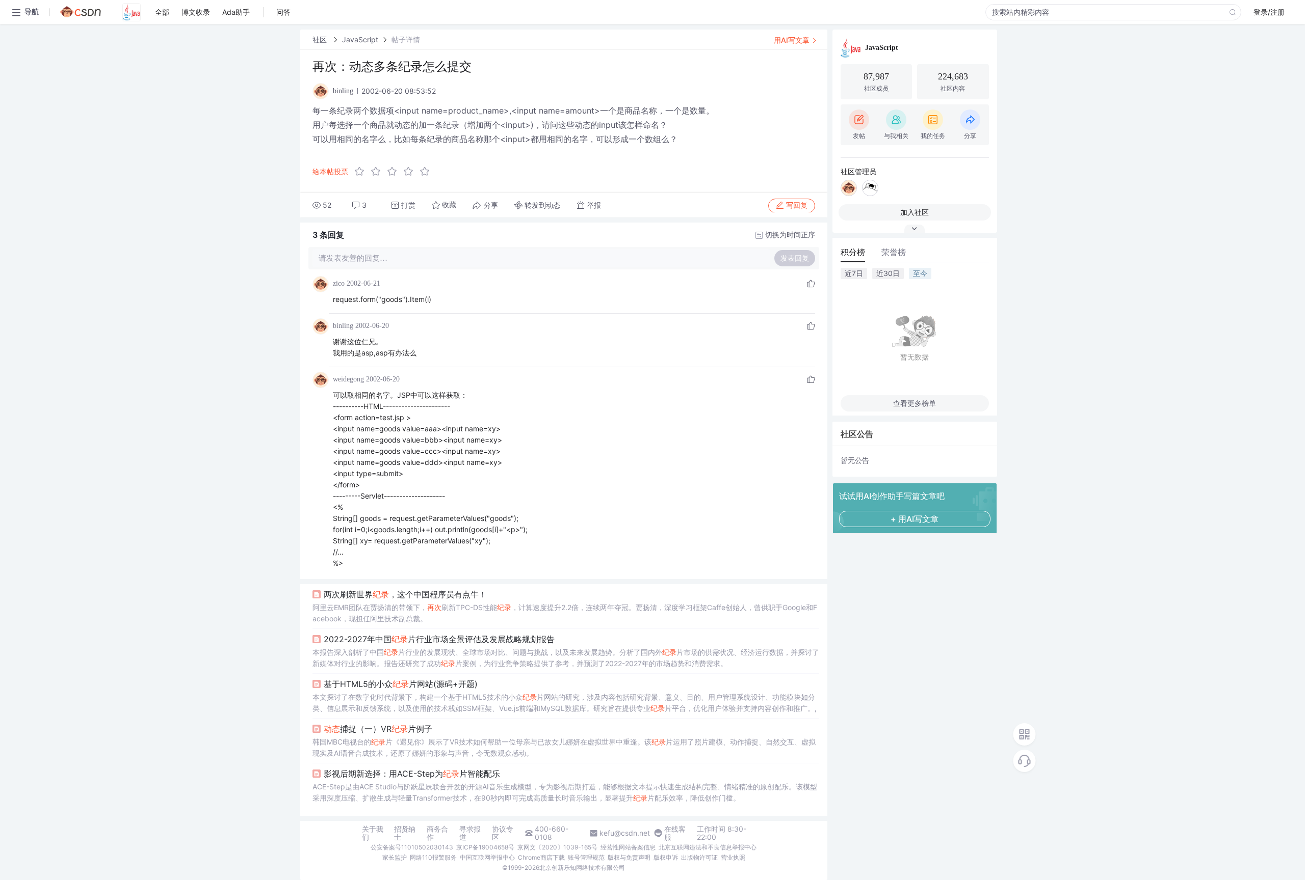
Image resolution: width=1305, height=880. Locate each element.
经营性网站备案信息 (628, 847)
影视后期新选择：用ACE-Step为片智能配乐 (412, 773)
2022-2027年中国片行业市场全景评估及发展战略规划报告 (439, 639)
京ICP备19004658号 (485, 847)
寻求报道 (470, 833)
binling (343, 325)
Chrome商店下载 (541, 857)
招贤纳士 (404, 833)
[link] (320, 39)
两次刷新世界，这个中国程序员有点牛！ (405, 594)
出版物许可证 (699, 857)
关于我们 (372, 833)
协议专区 (502, 833)
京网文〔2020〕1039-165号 (557, 847)
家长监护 (394, 857)
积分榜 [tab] (853, 252)
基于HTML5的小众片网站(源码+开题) (401, 684)
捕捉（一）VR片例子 (378, 729)
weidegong (348, 379)
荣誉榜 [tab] (893, 252)
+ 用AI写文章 (914, 519)
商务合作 (437, 833)
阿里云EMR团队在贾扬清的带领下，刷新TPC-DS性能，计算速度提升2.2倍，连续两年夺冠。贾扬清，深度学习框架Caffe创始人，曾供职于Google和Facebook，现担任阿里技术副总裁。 (564, 613)
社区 (320, 39)
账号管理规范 (586, 857)
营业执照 (733, 857)
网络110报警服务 (433, 857)
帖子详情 (406, 39)
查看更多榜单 (914, 403)
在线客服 (675, 833)
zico (339, 283)
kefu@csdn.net (624, 833)
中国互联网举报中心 (487, 857)
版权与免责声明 (629, 857)
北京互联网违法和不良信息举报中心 (707, 847)
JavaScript (360, 39)
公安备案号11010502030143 (412, 847)
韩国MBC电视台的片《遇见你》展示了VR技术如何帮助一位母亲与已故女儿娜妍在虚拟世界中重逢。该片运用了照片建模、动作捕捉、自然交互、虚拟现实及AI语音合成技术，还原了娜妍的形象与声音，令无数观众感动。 (564, 747)
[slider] (395, 172)
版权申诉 (666, 857)
